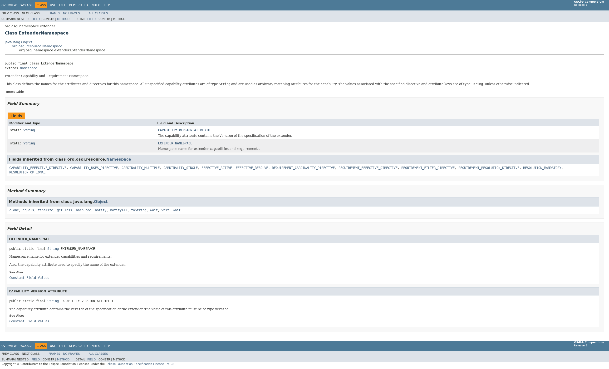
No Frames (71, 13)
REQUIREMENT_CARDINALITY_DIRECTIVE (303, 168)
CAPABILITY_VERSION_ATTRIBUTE (184, 130)
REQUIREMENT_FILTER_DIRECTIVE (428, 168)
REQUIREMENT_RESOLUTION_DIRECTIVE (488, 168)
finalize (45, 210)
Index (95, 5)
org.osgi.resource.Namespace (37, 46)
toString (138, 210)
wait (154, 210)
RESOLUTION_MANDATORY (542, 168)
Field (35, 19)
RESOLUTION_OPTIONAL (27, 172)
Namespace (28, 68)
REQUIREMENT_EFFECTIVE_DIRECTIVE (368, 168)
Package (26, 5)
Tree (62, 5)
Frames (54, 13)
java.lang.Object (18, 42)
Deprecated (78, 5)
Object (101, 201)
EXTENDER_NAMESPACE (175, 143)
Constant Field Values (29, 278)
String (29, 130)
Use (53, 5)
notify (100, 210)
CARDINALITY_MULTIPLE (141, 168)
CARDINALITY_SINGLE (180, 168)
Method (63, 19)
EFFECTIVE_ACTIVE (216, 168)
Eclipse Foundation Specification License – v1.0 (140, 364)
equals (28, 210)
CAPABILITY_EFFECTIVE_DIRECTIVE (37, 168)
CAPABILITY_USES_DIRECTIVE (94, 168)
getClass (64, 210)
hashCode (83, 210)
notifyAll (118, 210)
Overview (9, 5)
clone (14, 210)
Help (106, 5)
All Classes (98, 13)
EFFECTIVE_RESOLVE (252, 168)
